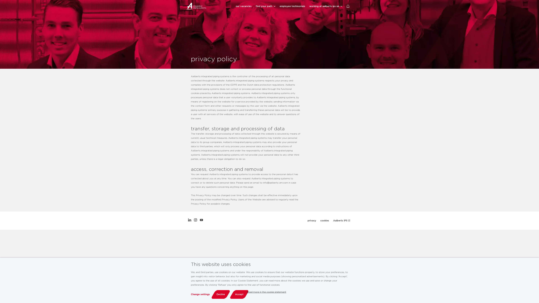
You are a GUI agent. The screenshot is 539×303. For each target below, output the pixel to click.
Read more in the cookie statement (266, 292)
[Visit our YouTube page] (201, 220)
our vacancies (244, 6)
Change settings (200, 294)
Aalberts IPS (340, 220)
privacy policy (214, 59)
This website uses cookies (221, 264)
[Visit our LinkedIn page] (190, 220)
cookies (324, 220)
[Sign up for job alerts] (348, 6)
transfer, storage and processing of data (238, 129)
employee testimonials (292, 6)
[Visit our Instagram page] (195, 220)
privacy (312, 220)
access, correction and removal (227, 169)
